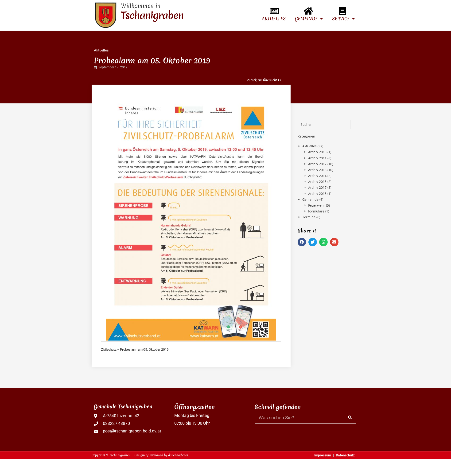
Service (341, 19)
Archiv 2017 (317, 187)
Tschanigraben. (120, 455)
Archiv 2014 (317, 175)
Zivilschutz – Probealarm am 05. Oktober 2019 (135, 349)
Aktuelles (274, 19)
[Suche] (350, 417)
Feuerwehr (316, 205)
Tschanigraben (152, 15)
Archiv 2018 (317, 193)
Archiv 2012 (317, 164)
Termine (308, 217)
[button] (302, 242)
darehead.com (178, 455)
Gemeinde (306, 19)
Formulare (316, 211)
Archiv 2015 (317, 181)
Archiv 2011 (317, 158)
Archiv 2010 (317, 152)
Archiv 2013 (317, 170)
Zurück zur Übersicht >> (264, 80)
